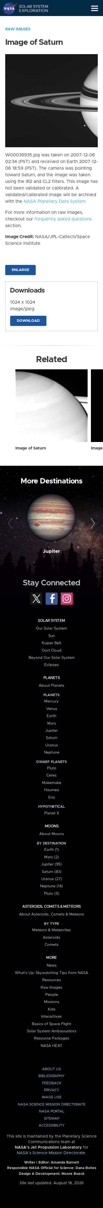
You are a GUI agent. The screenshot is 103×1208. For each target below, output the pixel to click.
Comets (52, 945)
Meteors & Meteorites (51, 930)
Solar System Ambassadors (51, 1031)
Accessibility (52, 1125)
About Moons (51, 834)
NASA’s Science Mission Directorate (51, 1153)
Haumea (51, 790)
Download (28, 321)
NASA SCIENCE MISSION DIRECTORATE (51, 1104)
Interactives (51, 1016)
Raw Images (17, 29)
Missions (51, 1002)
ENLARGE (20, 270)
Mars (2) (51, 857)
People (51, 995)
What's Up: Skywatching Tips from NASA (51, 973)
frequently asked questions (63, 219)
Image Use (52, 1097)
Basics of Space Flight (51, 1024)
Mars (51, 723)
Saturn (51, 738)
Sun (51, 636)
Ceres (51, 775)
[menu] (94, 8)
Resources (51, 980)
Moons (51, 826)
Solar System (51, 621)
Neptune (51, 752)
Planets (51, 678)
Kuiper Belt (51, 643)
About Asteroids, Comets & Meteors (51, 914)
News (52, 965)
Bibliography (51, 1076)
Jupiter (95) (51, 864)
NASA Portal (51, 1111)
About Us (51, 1069)
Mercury (51, 701)
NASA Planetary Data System (55, 201)
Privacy (51, 1090)
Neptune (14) (51, 886)
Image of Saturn (30, 448)
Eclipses (51, 665)
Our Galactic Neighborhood (30, 21)
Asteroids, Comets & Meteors (51, 907)
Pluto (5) (51, 894)
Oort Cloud (52, 650)
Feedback (51, 1083)
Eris (51, 797)
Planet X (51, 813)
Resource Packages (51, 1038)
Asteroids (51, 937)
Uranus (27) (51, 879)
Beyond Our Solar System (52, 658)
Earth (51, 716)
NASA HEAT (51, 1046)
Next (92, 523)
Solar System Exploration (30, 8)
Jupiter (51, 551)
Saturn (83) (52, 872)
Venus (51, 709)
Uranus (51, 745)
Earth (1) (51, 850)
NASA (7, 8)
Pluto (51, 768)
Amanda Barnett (65, 1162)
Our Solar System (51, 628)
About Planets (51, 686)
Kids (51, 1009)
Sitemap (51, 1118)
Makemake (51, 783)
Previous (11, 523)
